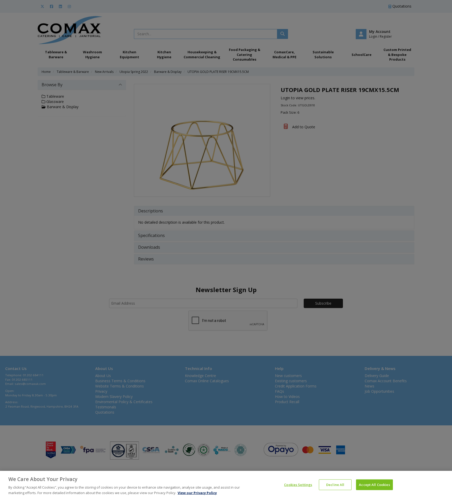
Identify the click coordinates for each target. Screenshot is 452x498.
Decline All (335, 484)
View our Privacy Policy (197, 492)
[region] (226, 484)
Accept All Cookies (374, 484)
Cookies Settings (298, 484)
